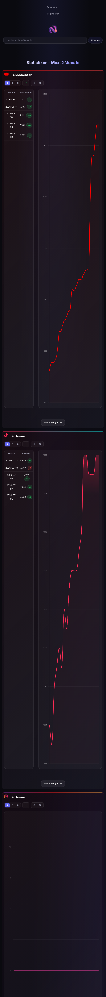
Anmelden (52, 7)
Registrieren (53, 14)
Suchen (96, 40)
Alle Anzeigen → (53, 422)
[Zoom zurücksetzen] (40, 83)
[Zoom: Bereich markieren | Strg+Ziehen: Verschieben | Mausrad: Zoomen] (34, 83)
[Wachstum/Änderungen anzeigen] (26, 83)
